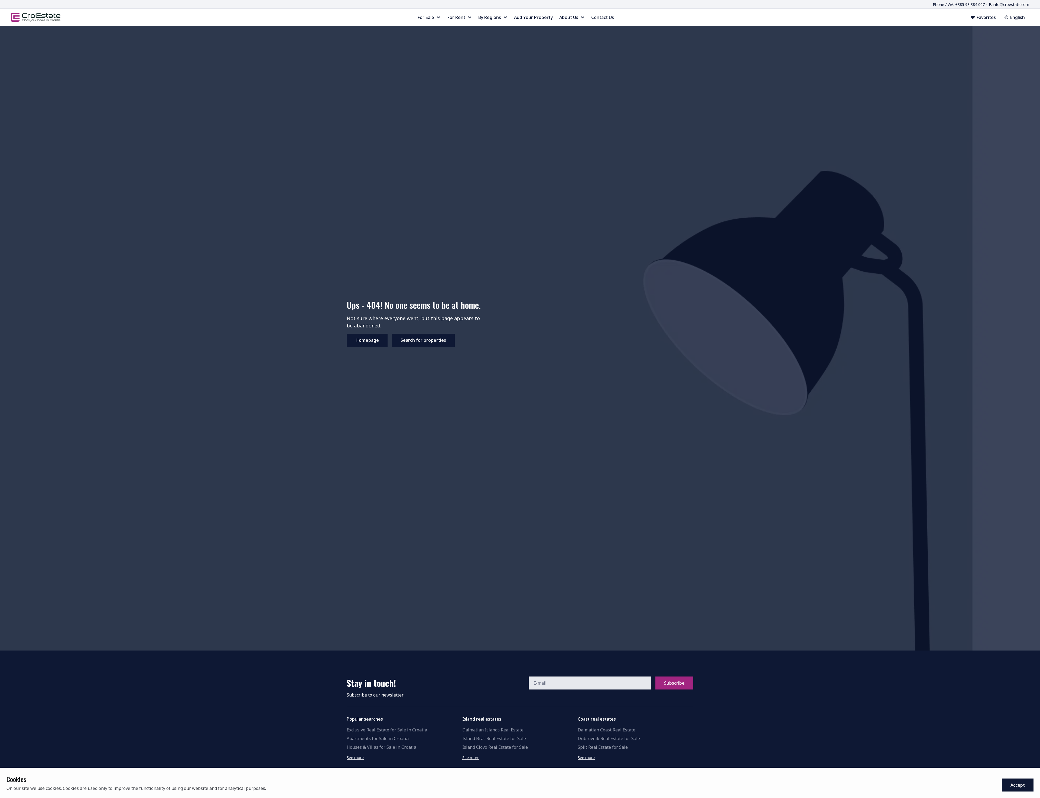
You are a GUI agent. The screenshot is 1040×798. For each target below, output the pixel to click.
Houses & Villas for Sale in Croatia (381, 747)
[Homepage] (35, 17)
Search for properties (423, 340)
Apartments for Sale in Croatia (378, 738)
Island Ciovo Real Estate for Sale (495, 747)
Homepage (367, 340)
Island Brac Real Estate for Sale (494, 738)
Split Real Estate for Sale (603, 747)
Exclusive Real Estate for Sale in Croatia (387, 730)
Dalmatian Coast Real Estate (606, 730)
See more (355, 757)
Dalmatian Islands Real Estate (493, 730)
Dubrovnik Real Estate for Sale (609, 738)
